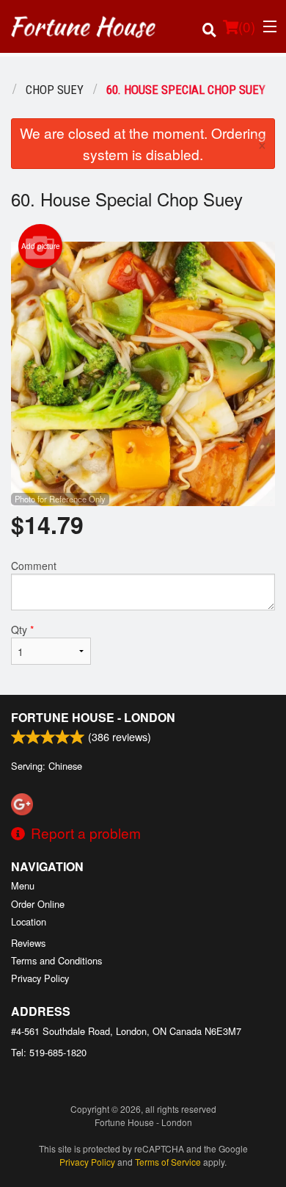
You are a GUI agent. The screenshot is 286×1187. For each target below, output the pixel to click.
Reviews (28, 943)
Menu (22, 885)
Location (28, 921)
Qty (22, 629)
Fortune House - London (93, 717)
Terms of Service (168, 1161)
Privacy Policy (40, 978)
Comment (33, 565)
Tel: (49, 1052)
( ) (246, 26)
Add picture (40, 246)
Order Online (38, 904)
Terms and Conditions (56, 960)
